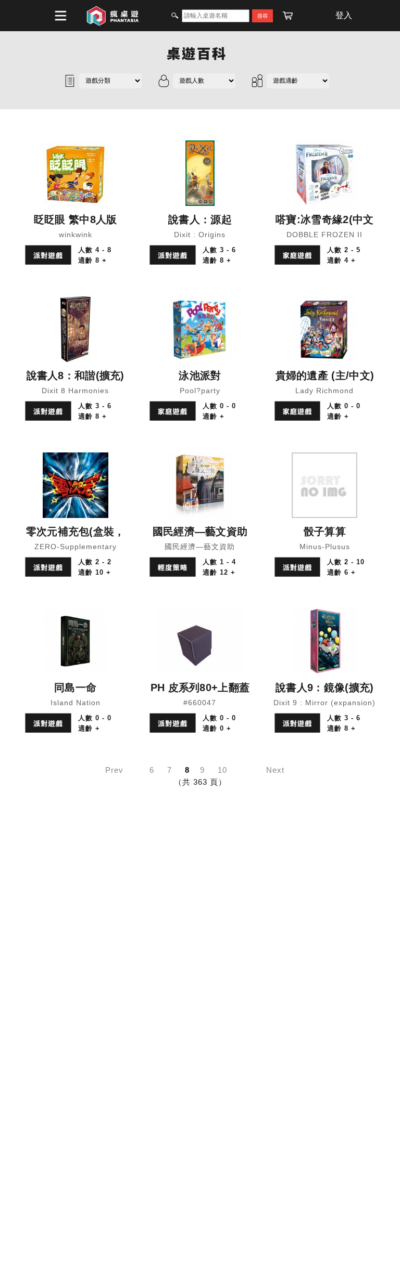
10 (222, 770)
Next (275, 770)
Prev (114, 770)
